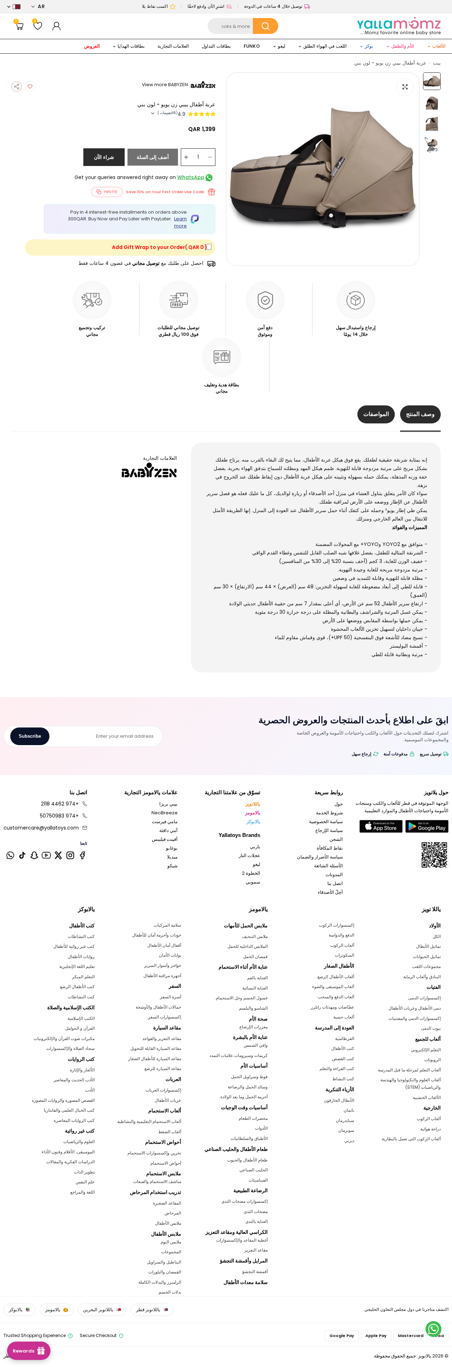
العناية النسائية (255, 988)
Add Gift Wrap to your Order (159, 247)
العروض (92, 46)
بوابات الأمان (170, 955)
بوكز (369, 46)
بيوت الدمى (431, 1028)
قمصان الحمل (255, 956)
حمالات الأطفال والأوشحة (158, 1007)
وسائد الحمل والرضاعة (248, 1087)
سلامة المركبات (167, 925)
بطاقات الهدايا (131, 46)
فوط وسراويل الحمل (249, 1077)
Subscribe (30, 736)
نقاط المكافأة (330, 848)
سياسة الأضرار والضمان (320, 857)
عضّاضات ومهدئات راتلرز (332, 1007)
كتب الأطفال (342, 1048)
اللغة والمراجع (82, 1192)
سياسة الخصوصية (326, 821)
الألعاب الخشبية (427, 1097)
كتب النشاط (343, 1079)
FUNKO (252, 46)
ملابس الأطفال (168, 1223)
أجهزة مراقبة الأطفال (162, 976)
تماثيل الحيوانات (427, 956)
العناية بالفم (257, 978)
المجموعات (171, 1252)
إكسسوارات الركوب (336, 925)
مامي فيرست (165, 821)
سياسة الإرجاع (329, 830)
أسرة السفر (170, 997)
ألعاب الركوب (429, 1119)
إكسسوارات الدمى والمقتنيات (414, 1018)
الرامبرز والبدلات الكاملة (159, 1282)
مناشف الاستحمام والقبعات (157, 1181)
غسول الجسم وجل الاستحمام (242, 998)
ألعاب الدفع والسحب (336, 997)
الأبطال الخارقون (339, 1100)
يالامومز (252, 812)
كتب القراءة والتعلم (337, 1068)
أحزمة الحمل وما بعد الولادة (244, 1097)
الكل (437, 936)
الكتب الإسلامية (81, 1018)
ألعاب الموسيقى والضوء (333, 986)
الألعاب (439, 46)
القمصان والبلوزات (164, 1272)
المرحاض (173, 1213)
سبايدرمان (345, 1120)
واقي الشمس (256, 1045)
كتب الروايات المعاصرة (74, 1120)
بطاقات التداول (216, 46)
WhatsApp (190, 177)
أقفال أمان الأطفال (164, 945)
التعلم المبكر (83, 977)
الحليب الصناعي (253, 1170)
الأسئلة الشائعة (328, 865)
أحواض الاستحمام (165, 1163)
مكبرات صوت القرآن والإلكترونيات (64, 1038)
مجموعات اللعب (426, 966)
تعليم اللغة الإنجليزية (77, 966)
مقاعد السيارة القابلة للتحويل (155, 1048)
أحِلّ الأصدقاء (330, 892)
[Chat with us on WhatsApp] (433, 1329)
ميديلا (172, 857)
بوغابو (172, 848)
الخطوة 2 (251, 873)
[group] (322, 169)
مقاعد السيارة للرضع (162, 1068)
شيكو (172, 865)
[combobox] (243, 26)
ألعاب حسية (343, 1017)
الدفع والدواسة (341, 935)
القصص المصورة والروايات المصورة (63, 1100)
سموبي (253, 882)
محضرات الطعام (253, 1118)
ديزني (349, 1140)
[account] (56, 26)
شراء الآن (104, 157)
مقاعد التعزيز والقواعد (161, 1038)
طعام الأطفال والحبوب (247, 1160)
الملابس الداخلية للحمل (247, 946)
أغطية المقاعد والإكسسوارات (242, 1240)
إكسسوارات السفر (164, 1017)
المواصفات (376, 414)
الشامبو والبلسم (253, 1008)
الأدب (90, 1090)
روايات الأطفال (81, 956)
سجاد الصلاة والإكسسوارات (70, 1048)
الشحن (336, 839)
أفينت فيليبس (165, 839)
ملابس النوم (171, 1242)
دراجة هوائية (430, 1129)
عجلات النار (249, 855)
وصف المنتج (420, 414)
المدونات (334, 874)
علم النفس (85, 1182)
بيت (437, 62)
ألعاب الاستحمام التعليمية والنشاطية (149, 1121)
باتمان (349, 1110)
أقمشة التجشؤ (255, 1271)
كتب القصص (343, 1059)
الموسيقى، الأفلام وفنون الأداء (68, 1152)
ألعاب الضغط (169, 1132)
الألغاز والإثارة (82, 1070)
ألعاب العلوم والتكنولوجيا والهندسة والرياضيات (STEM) (410, 1083)
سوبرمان (346, 1130)
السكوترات (344, 955)
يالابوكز (253, 821)
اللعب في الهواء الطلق (325, 46)
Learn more (180, 222)
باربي (255, 846)
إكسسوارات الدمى (424, 998)
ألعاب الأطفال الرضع (335, 977)
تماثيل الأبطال (428, 946)
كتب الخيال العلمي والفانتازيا (69, 1110)
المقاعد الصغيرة (167, 1203)
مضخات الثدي (256, 1211)
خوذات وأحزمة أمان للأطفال (156, 935)
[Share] (16, 86)
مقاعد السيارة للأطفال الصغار (154, 1059)
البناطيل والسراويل (164, 1262)
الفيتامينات (258, 1180)
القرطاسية (344, 1038)
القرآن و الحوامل (80, 1028)
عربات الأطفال (168, 1100)
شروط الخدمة (329, 812)
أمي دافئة (168, 830)
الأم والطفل (402, 46)
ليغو (281, 46)
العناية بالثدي (256, 1221)
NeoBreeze (164, 812)
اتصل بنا (335, 883)
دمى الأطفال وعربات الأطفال (414, 1008)
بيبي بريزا (168, 804)
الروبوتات (432, 1060)
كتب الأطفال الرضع (77, 986)
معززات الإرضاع (253, 1027)
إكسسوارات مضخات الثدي (244, 1201)
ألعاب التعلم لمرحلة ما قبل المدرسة (409, 1070)
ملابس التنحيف (255, 936)
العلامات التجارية (173, 46)
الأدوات (261, 1128)
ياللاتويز (252, 804)
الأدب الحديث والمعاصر (74, 1080)
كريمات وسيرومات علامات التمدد (238, 1055)
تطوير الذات (84, 1172)
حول (338, 804)
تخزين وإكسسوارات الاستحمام (154, 1153)
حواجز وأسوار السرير (162, 965)
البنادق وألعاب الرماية (422, 977)
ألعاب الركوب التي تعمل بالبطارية (411, 1139)
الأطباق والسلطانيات (249, 1138)
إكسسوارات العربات (163, 1090)
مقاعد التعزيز (256, 1250)
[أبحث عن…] (265, 26)
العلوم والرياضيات (79, 1142)
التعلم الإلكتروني (426, 1050)
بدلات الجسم (170, 1292)
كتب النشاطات (81, 936)
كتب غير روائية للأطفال (74, 946)
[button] (38, 6)
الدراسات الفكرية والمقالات (70, 1162)
